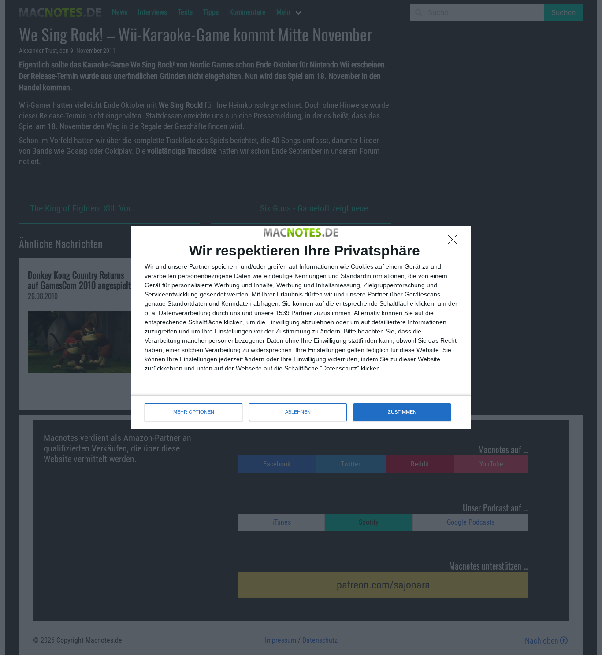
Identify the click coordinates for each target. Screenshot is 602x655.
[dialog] (301, 327)
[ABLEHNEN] (455, 242)
